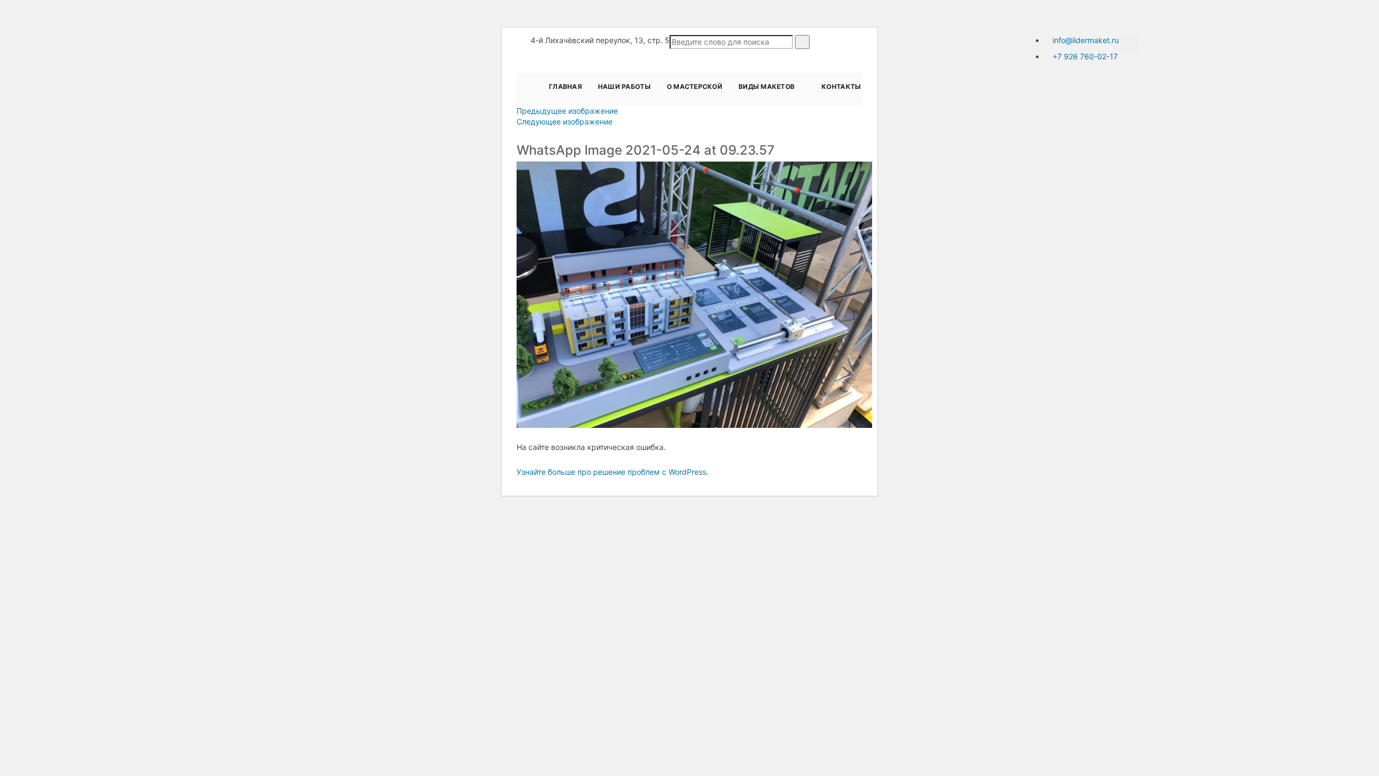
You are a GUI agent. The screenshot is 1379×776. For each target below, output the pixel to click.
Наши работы (624, 86)
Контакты (841, 86)
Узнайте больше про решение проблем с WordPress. (612, 471)
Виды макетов (767, 86)
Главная (565, 86)
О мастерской (694, 86)
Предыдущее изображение (567, 110)
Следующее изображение (564, 121)
